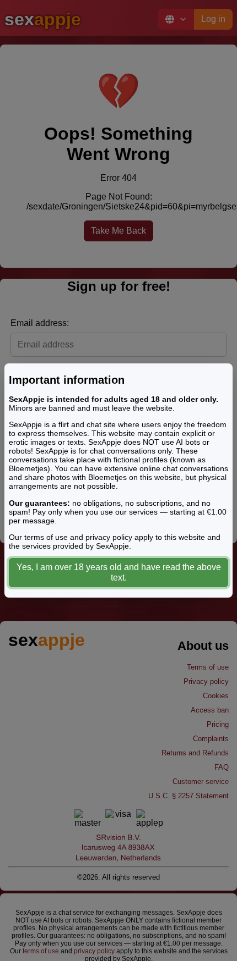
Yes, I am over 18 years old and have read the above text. (119, 572)
